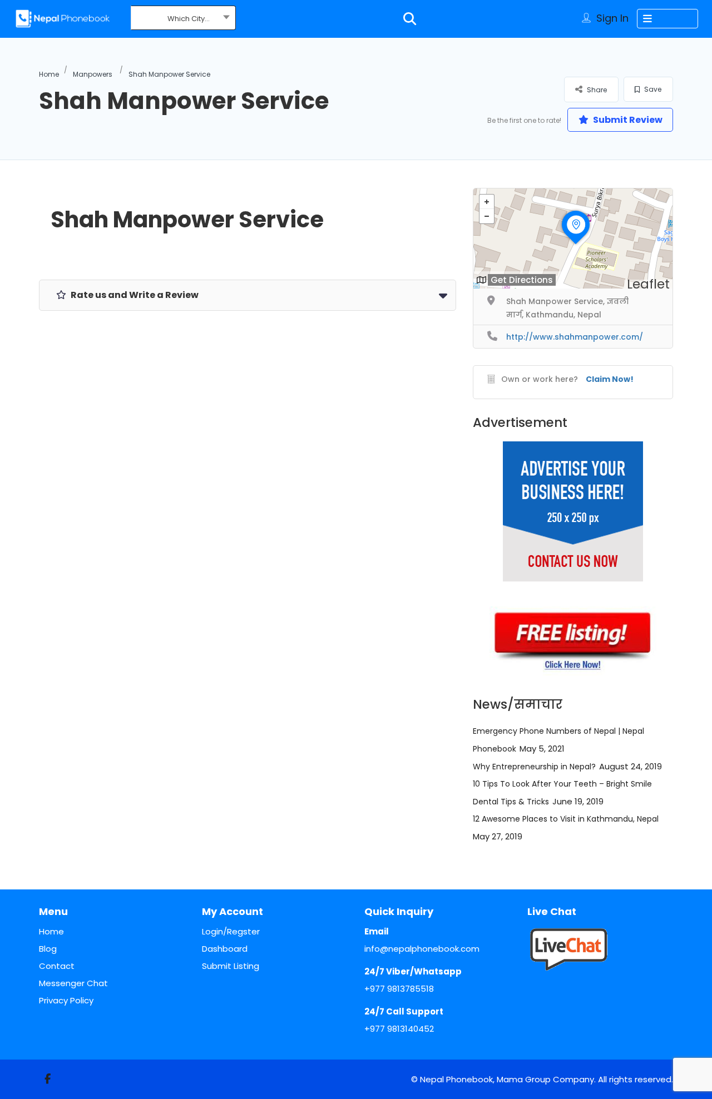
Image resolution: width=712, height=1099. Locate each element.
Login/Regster (231, 931)
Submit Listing (230, 966)
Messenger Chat (73, 983)
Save (651, 89)
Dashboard (225, 948)
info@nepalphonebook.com (421, 948)
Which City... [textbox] (188, 18)
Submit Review (626, 119)
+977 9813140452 (399, 1029)
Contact (57, 966)
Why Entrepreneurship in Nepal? (534, 766)
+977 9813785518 (399, 988)
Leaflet (648, 284)
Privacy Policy (66, 1000)
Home (49, 74)
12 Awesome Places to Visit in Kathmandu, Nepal (566, 818)
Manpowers (92, 74)
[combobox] (183, 19)
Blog (48, 948)
